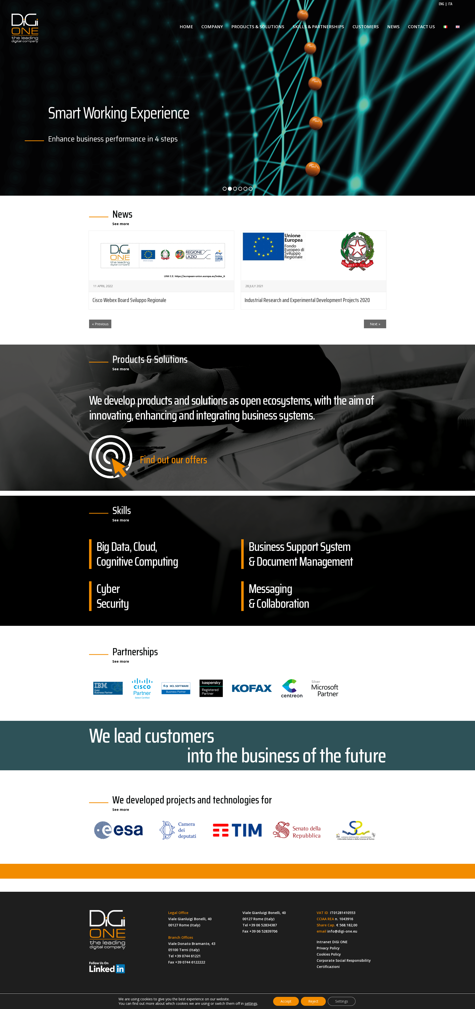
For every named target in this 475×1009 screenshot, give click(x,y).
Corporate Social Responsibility (344, 960)
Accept (286, 1001)
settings (251, 1003)
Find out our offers (173, 459)
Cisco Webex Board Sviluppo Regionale (129, 300)
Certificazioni (328, 966)
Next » (375, 324)
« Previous (100, 324)
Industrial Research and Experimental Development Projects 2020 (307, 300)
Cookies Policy (329, 954)
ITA (450, 4)
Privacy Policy (328, 948)
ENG (441, 4)
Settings (341, 1001)
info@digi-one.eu (342, 931)
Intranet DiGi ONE (332, 941)
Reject (313, 1001)
